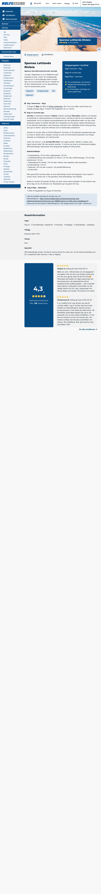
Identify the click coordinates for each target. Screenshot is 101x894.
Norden (6, 156)
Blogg (67, 3)
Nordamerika (8, 154)
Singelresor (8, 96)
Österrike (7, 179)
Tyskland (7, 177)
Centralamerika (9, 136)
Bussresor (7, 68)
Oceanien (7, 161)
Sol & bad (7, 104)
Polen (6, 164)
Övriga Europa (9, 182)
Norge (6, 159)
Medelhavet (8, 148)
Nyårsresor (8, 48)
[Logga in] (31, 3)
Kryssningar (8, 88)
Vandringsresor (9, 70)
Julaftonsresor (9, 45)
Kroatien (7, 146)
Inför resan (56, 3)
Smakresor (8, 101)
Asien (6, 130)
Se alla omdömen (87, 329)
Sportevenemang (10, 109)
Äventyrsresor (9, 78)
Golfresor (7, 83)
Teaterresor (8, 114)
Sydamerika (8, 172)
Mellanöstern (8, 151)
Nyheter (5, 24)
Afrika (6, 128)
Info (47, 3)
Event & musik (9, 119)
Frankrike (7, 138)
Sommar (7, 35)
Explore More (9, 56)
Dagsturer (7, 75)
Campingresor (9, 86)
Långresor (7, 91)
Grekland (7, 141)
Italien (6, 143)
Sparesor (7, 106)
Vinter (6, 40)
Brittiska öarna (9, 133)
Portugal (7, 166)
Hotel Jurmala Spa (55, 106)
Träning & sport (9, 117)
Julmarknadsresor (10, 42)
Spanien (6, 169)
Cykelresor (8, 73)
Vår (5, 32)
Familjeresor (8, 81)
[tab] (31, 54)
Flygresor (7, 65)
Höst (5, 37)
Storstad (7, 111)
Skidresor (7, 99)
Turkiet (6, 174)
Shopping (7, 93)
